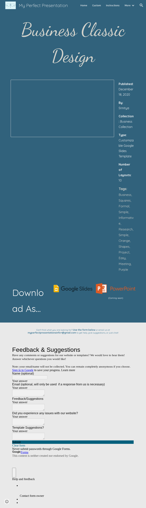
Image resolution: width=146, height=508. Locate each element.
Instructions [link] (113, 5)
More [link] (128, 5)
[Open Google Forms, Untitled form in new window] (128, 350)
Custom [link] (96, 5)
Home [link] (83, 5)
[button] (141, 5)
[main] (73, 43)
